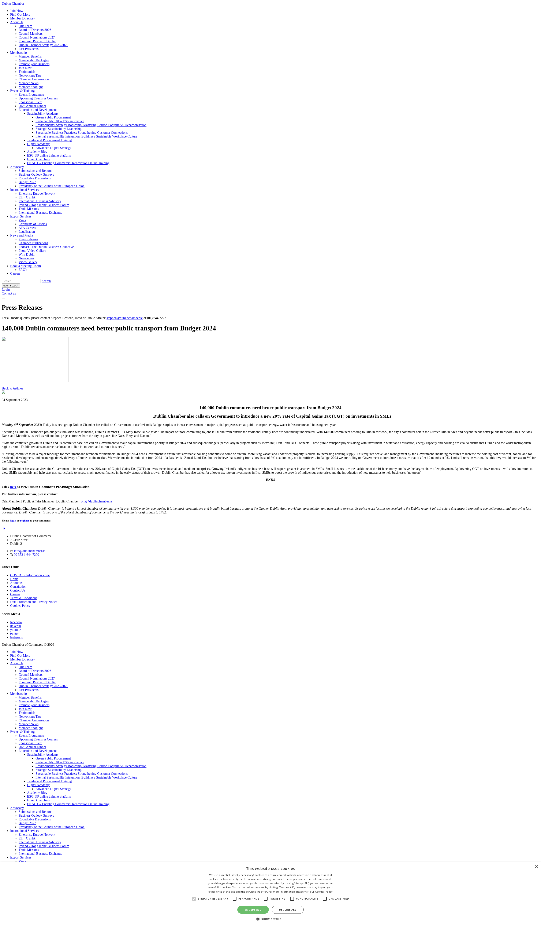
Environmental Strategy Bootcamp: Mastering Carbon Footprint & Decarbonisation (91, 125)
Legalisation (27, 231)
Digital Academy (38, 144)
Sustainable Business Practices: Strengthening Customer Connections (82, 132)
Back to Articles (12, 388)
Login (6, 289)
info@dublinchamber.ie (29, 551)
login (13, 520)
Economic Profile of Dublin (37, 41)
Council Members (30, 33)
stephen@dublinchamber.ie (125, 318)
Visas (22, 220)
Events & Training (22, 90)
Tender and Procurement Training (49, 140)
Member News (28, 83)
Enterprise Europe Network (37, 193)
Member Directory (22, 18)
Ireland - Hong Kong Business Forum (44, 205)
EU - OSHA (27, 197)
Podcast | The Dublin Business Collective (46, 247)
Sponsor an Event (30, 102)
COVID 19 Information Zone (30, 575)
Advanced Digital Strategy (53, 148)
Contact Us (17, 590)
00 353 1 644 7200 (26, 554)
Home (14, 579)
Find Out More (20, 14)
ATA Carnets (27, 228)
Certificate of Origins (33, 224)
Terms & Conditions (23, 598)
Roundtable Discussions (35, 178)
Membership (18, 52)
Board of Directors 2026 (35, 30)
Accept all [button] (253, 909)
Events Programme (31, 94)
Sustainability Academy (43, 113)
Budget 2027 (27, 182)
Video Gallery (28, 262)
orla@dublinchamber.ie (96, 501)
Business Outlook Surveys (36, 174)
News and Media (21, 235)
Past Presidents (28, 49)
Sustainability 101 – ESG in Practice (60, 121)
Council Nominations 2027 (37, 37)
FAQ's (23, 269)
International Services (24, 189)
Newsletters (26, 258)
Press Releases (28, 239)
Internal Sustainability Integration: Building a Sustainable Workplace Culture (86, 136)
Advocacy (17, 167)
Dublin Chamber (13, 3)
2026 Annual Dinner (32, 106)
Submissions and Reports (35, 170)
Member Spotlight (31, 87)
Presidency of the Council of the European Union (52, 186)
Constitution (18, 586)
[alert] (270, 894)
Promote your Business (34, 64)
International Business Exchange (40, 212)
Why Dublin (27, 254)
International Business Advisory (40, 201)
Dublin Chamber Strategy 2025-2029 (43, 45)
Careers (15, 273)
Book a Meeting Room (25, 266)
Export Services (20, 216)
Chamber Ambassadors (34, 79)
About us (16, 583)
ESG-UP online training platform (49, 155)
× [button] (536, 866)
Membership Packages (34, 60)
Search (46, 281)
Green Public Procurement (53, 117)
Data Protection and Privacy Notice (33, 602)
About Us (16, 22)
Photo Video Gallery (32, 250)
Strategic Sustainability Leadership (59, 129)
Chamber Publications (33, 243)
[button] (270, 919)
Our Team (25, 26)
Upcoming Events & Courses (38, 98)
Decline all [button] (287, 909)
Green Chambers (38, 159)
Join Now (16, 10)
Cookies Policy (20, 605)
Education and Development (38, 109)
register (24, 520)
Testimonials (27, 71)
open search (10, 285)
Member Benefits (30, 56)
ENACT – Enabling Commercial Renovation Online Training (68, 163)
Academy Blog (37, 151)
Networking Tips (30, 75)
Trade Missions (29, 209)
